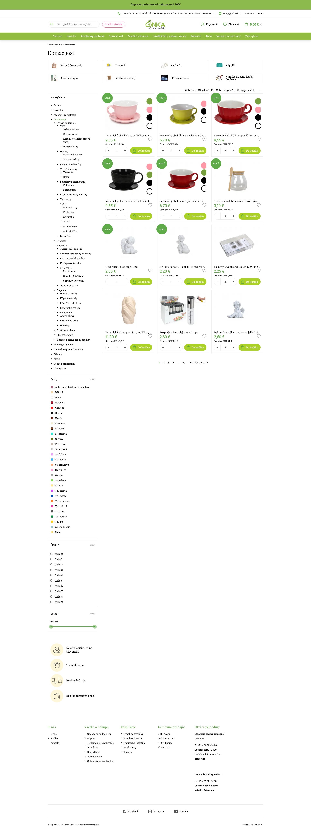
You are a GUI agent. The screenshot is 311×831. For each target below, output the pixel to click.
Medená (59, 428)
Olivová (59, 438)
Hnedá (58, 418)
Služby (54, 738)
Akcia (209, 36)
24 (203, 90)
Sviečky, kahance (138, 36)
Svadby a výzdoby (133, 733)
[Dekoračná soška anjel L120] (128, 244)
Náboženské (70, 226)
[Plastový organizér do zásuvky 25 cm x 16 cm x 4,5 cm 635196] (237, 244)
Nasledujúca (198, 362)
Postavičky (69, 212)
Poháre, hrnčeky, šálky (72, 258)
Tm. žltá (59, 521)
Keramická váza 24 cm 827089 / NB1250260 (128, 332)
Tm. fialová (61, 490)
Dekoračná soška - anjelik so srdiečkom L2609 (183, 266)
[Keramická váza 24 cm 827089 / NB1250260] (128, 310)
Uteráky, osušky (69, 293)
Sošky (63, 204)
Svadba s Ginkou (133, 738)
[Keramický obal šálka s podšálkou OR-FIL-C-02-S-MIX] (183, 179)
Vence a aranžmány (228, 36)
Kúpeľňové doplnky (70, 303)
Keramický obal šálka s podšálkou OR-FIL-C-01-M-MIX (128, 135)
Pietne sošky (70, 207)
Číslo (54, 544)
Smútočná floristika (135, 742)
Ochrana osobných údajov (101, 761)
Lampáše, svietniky (70, 164)
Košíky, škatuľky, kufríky (73, 194)
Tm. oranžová (62, 501)
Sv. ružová (60, 469)
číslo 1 (58, 559)
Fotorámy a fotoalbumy (72, 181)
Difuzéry (64, 325)
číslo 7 (59, 591)
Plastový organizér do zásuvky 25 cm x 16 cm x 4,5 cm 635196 (237, 266)
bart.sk (259, 824)
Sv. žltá (59, 485)
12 (199, 90)
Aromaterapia (69, 78)
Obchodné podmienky (99, 733)
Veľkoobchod (94, 756)
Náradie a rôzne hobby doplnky (239, 78)
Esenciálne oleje (69, 320)
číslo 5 (59, 580)
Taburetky (65, 199)
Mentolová (61, 433)
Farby (54, 379)
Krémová (60, 423)
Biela (58, 397)
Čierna (59, 412)
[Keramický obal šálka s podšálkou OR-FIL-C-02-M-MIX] (128, 179)
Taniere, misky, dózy (71, 248)
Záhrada (196, 36)
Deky (66, 176)
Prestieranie (70, 271)
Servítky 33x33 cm (73, 275)
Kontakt (55, 742)
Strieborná (61, 449)
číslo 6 (59, 586)
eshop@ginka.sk (230, 13)
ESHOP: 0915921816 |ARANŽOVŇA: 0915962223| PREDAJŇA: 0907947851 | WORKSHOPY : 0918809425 (167, 13)
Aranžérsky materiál (92, 36)
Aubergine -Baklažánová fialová (72, 387)
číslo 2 (59, 564)
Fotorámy (68, 185)
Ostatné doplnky (69, 285)
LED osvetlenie (180, 78)
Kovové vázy (70, 134)
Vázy (62, 125)
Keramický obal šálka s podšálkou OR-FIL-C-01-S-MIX (183, 135)
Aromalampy (67, 315)
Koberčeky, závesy (70, 307)
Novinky (71, 36)
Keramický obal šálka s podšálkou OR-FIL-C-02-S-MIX (183, 201)
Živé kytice (251, 36)
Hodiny (64, 151)
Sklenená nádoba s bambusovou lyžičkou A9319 (237, 201)
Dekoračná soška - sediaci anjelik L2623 (237, 332)
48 (207, 90)
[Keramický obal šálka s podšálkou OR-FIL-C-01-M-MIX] (128, 113)
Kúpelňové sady (68, 298)
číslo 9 (59, 602)
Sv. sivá (59, 475)
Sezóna (57, 36)
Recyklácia (93, 751)
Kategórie (57, 97)
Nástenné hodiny (72, 154)
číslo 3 (59, 569)
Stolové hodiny (71, 159)
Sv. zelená (60, 480)
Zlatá (58, 532)
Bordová (59, 402)
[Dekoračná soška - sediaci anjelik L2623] (237, 310)
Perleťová (60, 444)
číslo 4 (59, 575)
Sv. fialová (60, 454)
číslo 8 (59, 596)
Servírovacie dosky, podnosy (75, 253)
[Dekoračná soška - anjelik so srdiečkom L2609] (183, 244)
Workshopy (130, 747)
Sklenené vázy (71, 129)
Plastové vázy (70, 146)
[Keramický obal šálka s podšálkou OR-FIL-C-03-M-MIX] (237, 113)
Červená (59, 407)
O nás (54, 733)
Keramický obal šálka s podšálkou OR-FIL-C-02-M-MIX (128, 201)
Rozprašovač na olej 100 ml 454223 (180, 332)
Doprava (91, 738)
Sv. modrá (60, 459)
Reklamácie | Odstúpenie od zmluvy (100, 745)
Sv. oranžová (62, 464)
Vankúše (68, 172)
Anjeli (66, 221)
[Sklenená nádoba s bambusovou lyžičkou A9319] (237, 179)
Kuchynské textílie (70, 263)
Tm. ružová (61, 506)
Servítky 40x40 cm (73, 280)
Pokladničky (70, 231)
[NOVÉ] (107, 102)
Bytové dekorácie (71, 65)
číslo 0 (59, 553)
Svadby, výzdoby (113, 24)
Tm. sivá (59, 511)
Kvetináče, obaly (125, 78)
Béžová (59, 392)
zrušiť (92, 379)
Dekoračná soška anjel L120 (121, 266)
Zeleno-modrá (62, 526)
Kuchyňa (176, 65)
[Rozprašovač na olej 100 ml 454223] (183, 310)
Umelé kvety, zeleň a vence (169, 36)
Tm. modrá (61, 495)
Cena (54, 613)
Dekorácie (65, 235)
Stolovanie (66, 267)
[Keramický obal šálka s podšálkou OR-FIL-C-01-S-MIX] (183, 113)
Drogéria (120, 65)
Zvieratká (68, 216)
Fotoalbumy (69, 189)
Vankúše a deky (68, 168)
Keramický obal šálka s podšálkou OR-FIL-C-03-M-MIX (237, 135)
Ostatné (128, 751)
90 (183, 362)
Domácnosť (116, 36)
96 (211, 90)
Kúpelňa (231, 65)
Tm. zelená (61, 516)
